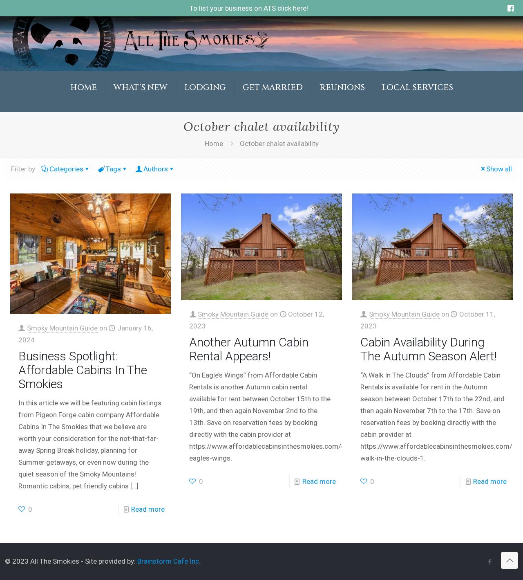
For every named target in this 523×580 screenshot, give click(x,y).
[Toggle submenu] (140, 108)
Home (214, 143)
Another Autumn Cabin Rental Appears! (248, 349)
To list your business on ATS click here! (249, 8)
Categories (66, 169)
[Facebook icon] (490, 561)
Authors (155, 169)
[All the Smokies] (140, 65)
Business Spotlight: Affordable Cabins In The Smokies (82, 370)
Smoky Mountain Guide (62, 328)
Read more (148, 509)
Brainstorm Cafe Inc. (169, 561)
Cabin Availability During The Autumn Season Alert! (428, 349)
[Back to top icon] (509, 560)
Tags (113, 169)
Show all (499, 169)
